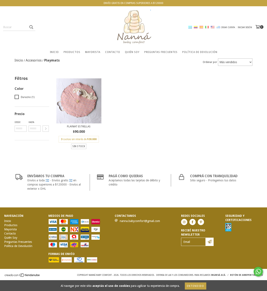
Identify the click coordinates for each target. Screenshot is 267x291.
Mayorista (92, 52)
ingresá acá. (218, 275)
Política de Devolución (199, 52)
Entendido (195, 286)
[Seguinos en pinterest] (201, 222)
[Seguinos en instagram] (184, 222)
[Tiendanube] (22, 276)
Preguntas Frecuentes (161, 52)
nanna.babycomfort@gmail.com (140, 221)
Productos (72, 52)
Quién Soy (132, 52)
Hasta (31, 122)
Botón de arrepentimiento (246, 275)
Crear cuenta (228, 27)
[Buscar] (31, 27)
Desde (17, 122)
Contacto (112, 52)
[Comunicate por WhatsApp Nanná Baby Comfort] (258, 271)
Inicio (54, 52)
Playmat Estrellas (79, 126)
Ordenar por (210, 62)
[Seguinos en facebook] (192, 222)
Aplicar (46, 128)
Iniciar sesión (245, 27)
